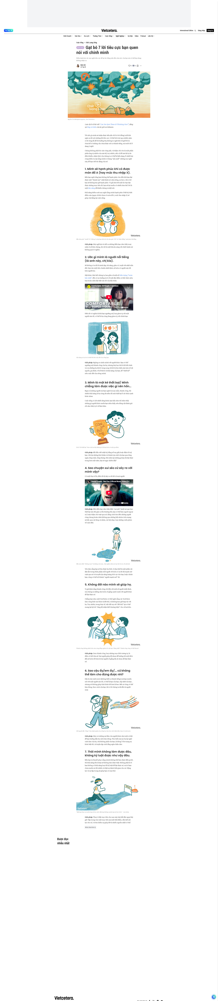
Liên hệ (150, 36)
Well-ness (80, 47)
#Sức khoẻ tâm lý (90, 827)
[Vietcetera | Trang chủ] (109, 30)
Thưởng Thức (97, 36)
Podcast (143, 36)
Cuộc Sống (108, 36)
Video (136, 36)
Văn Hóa (77, 36)
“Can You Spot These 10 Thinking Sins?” (114, 124)
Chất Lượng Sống (91, 42)
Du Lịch (86, 36)
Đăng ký (210, 30)
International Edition (186, 30)
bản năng (91, 188)
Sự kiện (130, 36)
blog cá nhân (91, 127)
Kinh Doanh (67, 36)
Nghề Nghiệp (120, 36)
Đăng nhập (201, 30)
